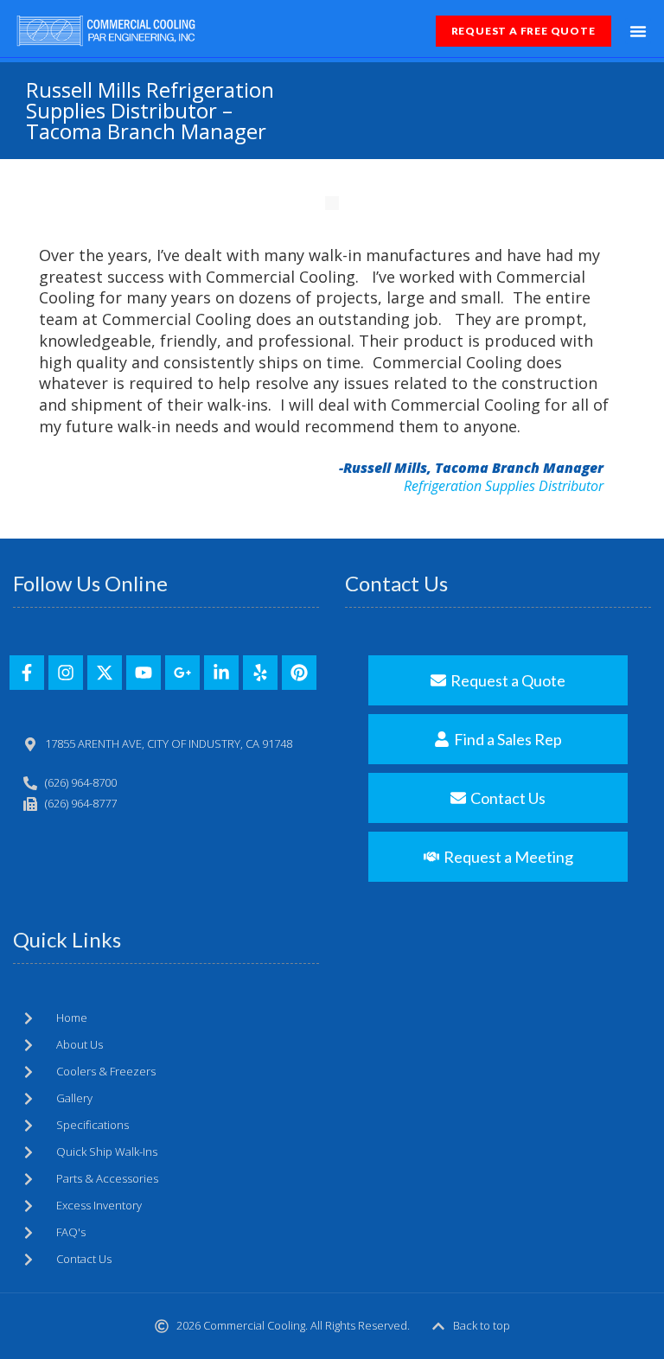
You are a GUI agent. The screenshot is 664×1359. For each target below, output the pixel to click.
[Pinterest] (299, 672)
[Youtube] (143, 672)
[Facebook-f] (27, 672)
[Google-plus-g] (182, 672)
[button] (638, 31)
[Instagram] (65, 672)
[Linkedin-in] (221, 672)
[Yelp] (260, 672)
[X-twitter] (104, 672)
